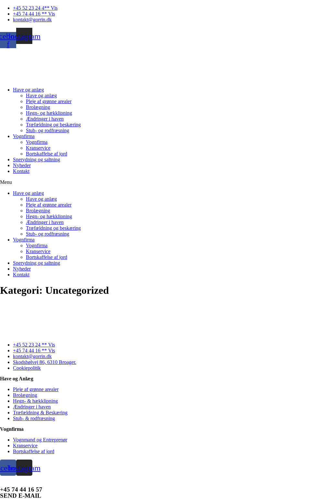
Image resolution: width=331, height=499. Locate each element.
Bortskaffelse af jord (46, 153)
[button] (165, 182)
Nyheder (22, 165)
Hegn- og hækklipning (49, 113)
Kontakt (21, 171)
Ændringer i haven (45, 119)
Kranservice (38, 148)
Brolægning (38, 107)
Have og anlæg (28, 89)
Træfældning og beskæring (53, 124)
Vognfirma (24, 136)
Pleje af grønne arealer (48, 101)
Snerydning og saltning (36, 159)
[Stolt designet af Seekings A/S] (165, 479)
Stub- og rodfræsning (47, 130)
